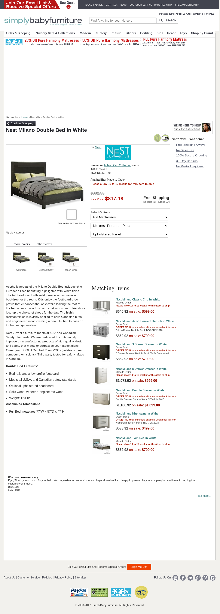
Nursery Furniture (108, 33)
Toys (183, 33)
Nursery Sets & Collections (55, 33)
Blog (123, 5)
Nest (98, 147)
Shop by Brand (202, 33)
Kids (160, 33)
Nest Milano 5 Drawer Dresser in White (141, 368)
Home (24, 117)
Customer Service (141, 5)
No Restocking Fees (190, 166)
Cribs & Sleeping (18, 33)
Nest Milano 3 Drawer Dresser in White (141, 344)
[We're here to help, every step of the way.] (192, 133)
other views (44, 244)
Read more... (203, 495)
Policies (47, 577)
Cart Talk (111, 5)
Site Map (80, 577)
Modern (85, 33)
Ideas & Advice (94, 5)
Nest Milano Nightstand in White (137, 413)
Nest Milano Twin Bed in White (136, 438)
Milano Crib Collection (117, 165)
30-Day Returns (187, 161)
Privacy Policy (63, 577)
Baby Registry (163, 5)
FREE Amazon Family (187, 5)
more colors (22, 244)
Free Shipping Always (190, 144)
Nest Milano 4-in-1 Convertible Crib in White (145, 321)
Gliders (131, 33)
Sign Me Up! (139, 566)
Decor (171, 33)
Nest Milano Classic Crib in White (138, 299)
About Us (9, 577)
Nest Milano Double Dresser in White (140, 390)
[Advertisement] (112, 80)
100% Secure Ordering (191, 155)
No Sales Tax (185, 150)
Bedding (146, 33)
